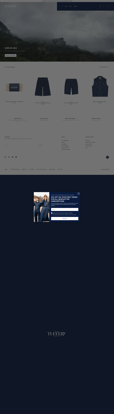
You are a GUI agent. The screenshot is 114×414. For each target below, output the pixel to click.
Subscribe (65, 218)
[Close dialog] (79, 194)
